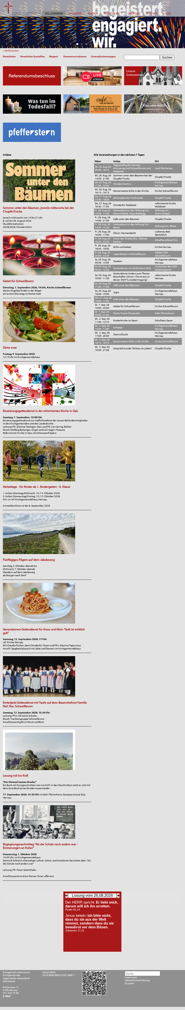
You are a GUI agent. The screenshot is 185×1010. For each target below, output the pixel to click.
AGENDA (92, 13)
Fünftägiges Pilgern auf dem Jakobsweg (29, 559)
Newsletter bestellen (32, 56)
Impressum (131, 977)
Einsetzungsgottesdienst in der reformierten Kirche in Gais (40, 411)
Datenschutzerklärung (137, 980)
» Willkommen (11, 50)
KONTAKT (152, 13)
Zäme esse (10, 347)
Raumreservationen (74, 56)
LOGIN (167, 13)
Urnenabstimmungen (103, 56)
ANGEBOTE (75, 13)
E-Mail (6, 996)
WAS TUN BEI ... (113, 13)
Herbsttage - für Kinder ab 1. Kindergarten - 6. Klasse (36, 486)
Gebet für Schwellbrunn (18, 281)
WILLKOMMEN (54, 13)
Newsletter (9, 56)
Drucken (129, 983)
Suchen (167, 57)
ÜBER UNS (134, 13)
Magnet (53, 56)
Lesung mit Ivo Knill (15, 775)
